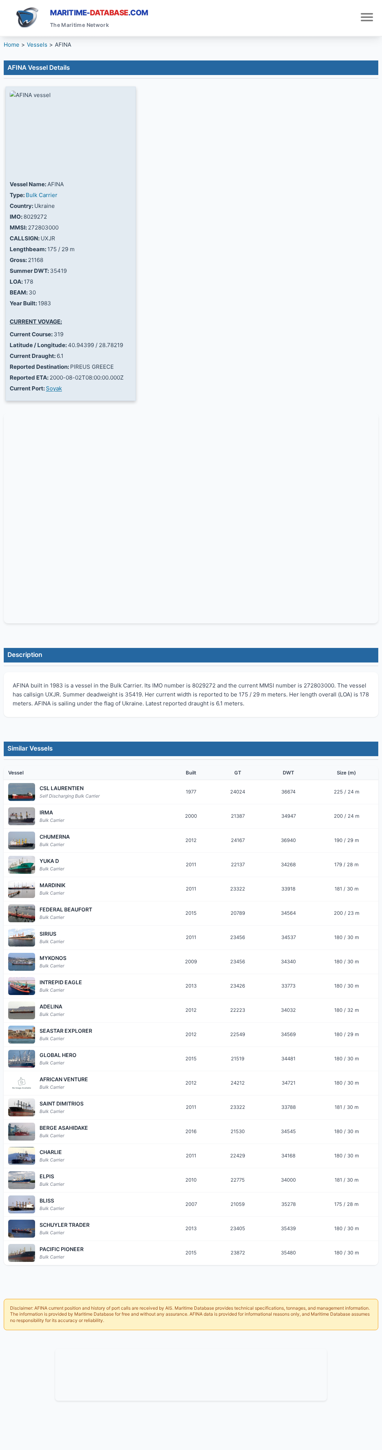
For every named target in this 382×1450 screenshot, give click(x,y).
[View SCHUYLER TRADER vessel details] (21, 1229)
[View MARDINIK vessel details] (21, 889)
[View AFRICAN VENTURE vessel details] (21, 1083)
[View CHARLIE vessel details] (21, 1156)
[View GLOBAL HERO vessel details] (21, 1059)
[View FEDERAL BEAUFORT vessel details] (21, 913)
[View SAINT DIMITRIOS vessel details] (21, 1107)
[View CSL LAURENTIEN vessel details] (21, 792)
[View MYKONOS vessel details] (21, 962)
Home (11, 44)
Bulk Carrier (41, 195)
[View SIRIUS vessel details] (21, 938)
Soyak (54, 388)
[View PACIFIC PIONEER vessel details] (21, 1253)
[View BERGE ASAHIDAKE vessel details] (21, 1132)
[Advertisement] (191, 1373)
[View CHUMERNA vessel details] (21, 840)
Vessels (37, 44)
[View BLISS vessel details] (21, 1204)
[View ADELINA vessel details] (21, 1010)
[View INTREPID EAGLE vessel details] (21, 986)
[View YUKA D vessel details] (21, 865)
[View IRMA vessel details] (21, 816)
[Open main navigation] (367, 18)
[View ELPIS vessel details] (21, 1180)
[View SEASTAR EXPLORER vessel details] (21, 1035)
